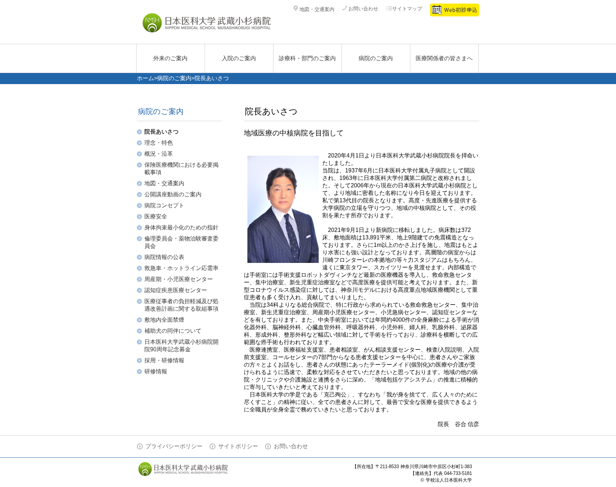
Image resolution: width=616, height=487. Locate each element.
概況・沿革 (158, 154)
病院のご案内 (376, 58)
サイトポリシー (238, 446)
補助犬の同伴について (172, 331)
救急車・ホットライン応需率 (181, 268)
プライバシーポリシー (173, 446)
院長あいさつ (161, 132)
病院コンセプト (164, 205)
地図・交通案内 (316, 9)
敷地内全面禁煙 (164, 320)
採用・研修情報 (164, 360)
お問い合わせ (362, 8)
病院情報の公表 (164, 257)
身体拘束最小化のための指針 (181, 227)
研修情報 (155, 371)
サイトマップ (407, 8)
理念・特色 (158, 143)
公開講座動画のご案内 (172, 194)
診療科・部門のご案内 (307, 58)
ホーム (145, 78)
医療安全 (155, 216)
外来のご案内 (170, 58)
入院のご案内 (239, 58)
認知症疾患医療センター (175, 290)
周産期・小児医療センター (178, 279)
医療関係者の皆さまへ (444, 58)
